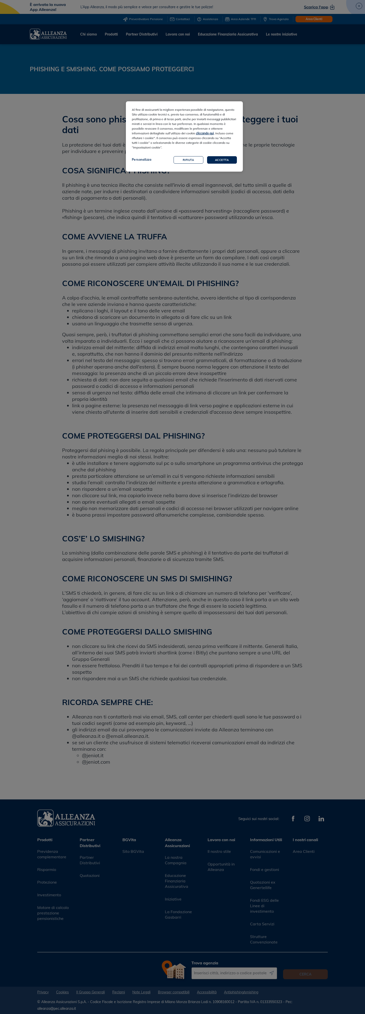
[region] (184, 136)
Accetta (222, 160)
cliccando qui (205, 133)
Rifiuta (188, 160)
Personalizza (141, 159)
